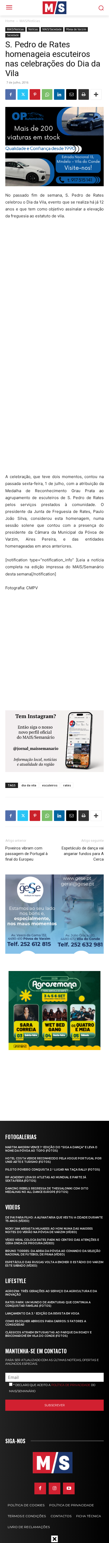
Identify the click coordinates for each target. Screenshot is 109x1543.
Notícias (33, 29)
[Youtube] (69, 1488)
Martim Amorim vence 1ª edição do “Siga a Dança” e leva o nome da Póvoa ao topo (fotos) (51, 1149)
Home (10, 21)
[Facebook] (10, 94)
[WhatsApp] (47, 94)
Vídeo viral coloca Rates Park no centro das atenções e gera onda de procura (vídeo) (52, 1241)
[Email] (71, 94)
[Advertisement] (54, 295)
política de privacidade (70, 1385)
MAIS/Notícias (30, 21)
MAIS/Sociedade (52, 29)
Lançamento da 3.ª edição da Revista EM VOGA (42, 1313)
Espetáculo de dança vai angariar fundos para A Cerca (83, 854)
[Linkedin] (59, 94)
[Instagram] (54, 1488)
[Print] (83, 94)
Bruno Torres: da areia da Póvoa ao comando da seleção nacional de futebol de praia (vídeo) (53, 1252)
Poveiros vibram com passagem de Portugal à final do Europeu (26, 854)
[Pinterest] (35, 94)
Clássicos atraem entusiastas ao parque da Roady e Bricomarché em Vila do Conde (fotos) (48, 1334)
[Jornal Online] (54, 7)
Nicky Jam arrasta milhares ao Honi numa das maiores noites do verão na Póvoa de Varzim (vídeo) (49, 1230)
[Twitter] (22, 94)
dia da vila (28, 785)
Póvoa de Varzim (76, 29)
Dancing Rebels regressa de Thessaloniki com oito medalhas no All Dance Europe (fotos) (46, 1190)
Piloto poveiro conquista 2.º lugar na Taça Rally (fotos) (52, 1169)
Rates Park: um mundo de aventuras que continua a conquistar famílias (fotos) (47, 1304)
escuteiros (49, 785)
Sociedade (13, 35)
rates (67, 785)
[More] (96, 94)
